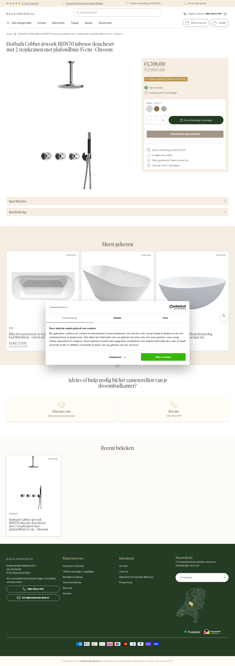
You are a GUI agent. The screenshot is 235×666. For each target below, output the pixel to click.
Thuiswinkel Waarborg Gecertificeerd (84, 3)
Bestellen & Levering (73, 577)
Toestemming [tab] (69, 317)
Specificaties (17, 201)
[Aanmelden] (224, 577)
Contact (123, 566)
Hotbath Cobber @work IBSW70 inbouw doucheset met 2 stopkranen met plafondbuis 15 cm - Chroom (70, 33)
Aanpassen (115, 357)
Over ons (123, 571)
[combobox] (113, 12)
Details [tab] (117, 317)
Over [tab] (165, 317)
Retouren (67, 588)
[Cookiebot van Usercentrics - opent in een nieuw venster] (172, 307)
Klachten (67, 593)
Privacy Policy (126, 582)
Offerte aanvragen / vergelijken (78, 571)
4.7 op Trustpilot (30, 3)
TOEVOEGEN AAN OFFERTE (185, 134)
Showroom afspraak (73, 566)
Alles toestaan (163, 357)
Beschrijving (17, 212)
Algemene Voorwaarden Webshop (136, 577)
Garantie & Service (72, 582)
